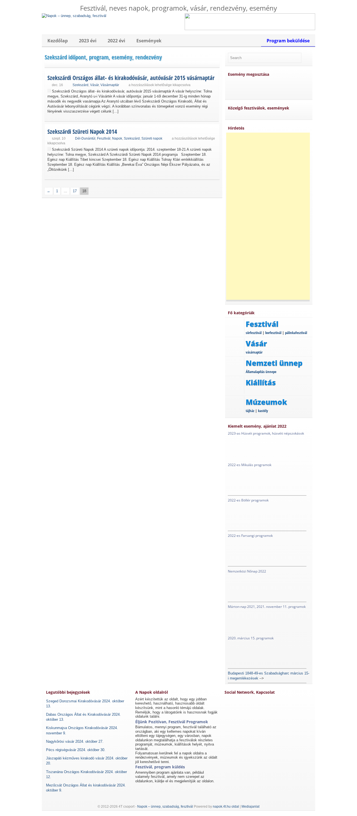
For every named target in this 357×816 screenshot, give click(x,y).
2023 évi (88, 41)
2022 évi (116, 41)
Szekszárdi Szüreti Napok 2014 (82, 131)
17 (75, 191)
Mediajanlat (250, 806)
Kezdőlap (57, 41)
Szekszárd (80, 85)
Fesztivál (103, 138)
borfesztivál (273, 332)
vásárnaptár (254, 352)
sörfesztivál (254, 332)
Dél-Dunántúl (85, 138)
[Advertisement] (268, 216)
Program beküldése (288, 41)
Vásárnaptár (109, 85)
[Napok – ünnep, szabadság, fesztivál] (74, 16)
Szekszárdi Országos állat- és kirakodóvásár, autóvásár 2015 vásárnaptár (130, 78)
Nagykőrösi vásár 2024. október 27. (74, 741)
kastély (263, 410)
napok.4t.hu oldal (226, 806)
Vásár (94, 85)
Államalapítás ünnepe (261, 371)
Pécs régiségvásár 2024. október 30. (75, 750)
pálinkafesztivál (296, 332)
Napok (117, 138)
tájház (250, 410)
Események (148, 41)
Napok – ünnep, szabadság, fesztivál (165, 806)
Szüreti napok (151, 138)
